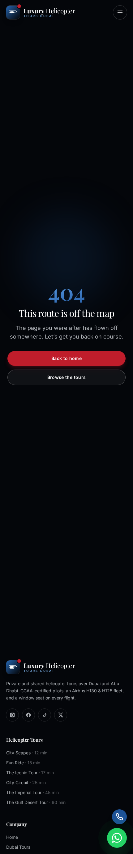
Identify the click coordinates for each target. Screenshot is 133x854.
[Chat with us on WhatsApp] (117, 838)
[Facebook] (28, 715)
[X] (60, 715)
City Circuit (26, 782)
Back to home (66, 358)
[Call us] (119, 816)
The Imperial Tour (32, 792)
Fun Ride (23, 762)
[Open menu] (120, 12)
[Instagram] (12, 715)
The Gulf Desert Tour (36, 802)
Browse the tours (66, 377)
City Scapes (26, 752)
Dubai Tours (18, 847)
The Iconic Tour (30, 772)
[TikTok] (44, 715)
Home (12, 837)
